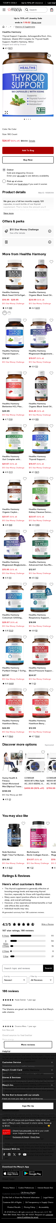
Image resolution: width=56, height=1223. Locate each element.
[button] (10, 26)
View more (8, 213)
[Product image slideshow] (28, 88)
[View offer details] (28, 231)
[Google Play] (32, 1173)
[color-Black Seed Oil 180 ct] (4, 313)
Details (32, 141)
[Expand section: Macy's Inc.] (28, 1085)
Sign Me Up (28, 1106)
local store (23, 184)
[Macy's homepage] (3, 27)
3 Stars (5, 946)
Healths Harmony (11, 31)
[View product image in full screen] (6, 112)
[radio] (4, 313)
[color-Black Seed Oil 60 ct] (9, 313)
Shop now (36, 22)
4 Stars (5, 941)
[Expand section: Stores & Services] (28, 1077)
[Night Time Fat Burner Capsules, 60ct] (14, 835)
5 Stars (5, 936)
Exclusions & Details (21, 1137)
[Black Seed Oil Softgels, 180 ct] (14, 274)
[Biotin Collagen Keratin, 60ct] (38, 835)
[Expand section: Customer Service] (28, 1062)
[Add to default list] (51, 261)
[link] (14, 303)
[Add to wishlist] (49, 56)
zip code (21, 176)
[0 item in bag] (52, 10)
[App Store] (11, 1173)
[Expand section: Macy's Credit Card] (28, 1070)
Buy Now (28, 160)
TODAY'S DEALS (10, 3)
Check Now (35, 1137)
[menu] (4, 9)
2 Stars (5, 951)
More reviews (28, 1044)
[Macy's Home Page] (14, 10)
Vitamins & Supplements (25, 27)
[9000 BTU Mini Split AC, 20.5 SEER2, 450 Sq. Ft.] (34, 762)
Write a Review (47, 924)
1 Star (5, 956)
